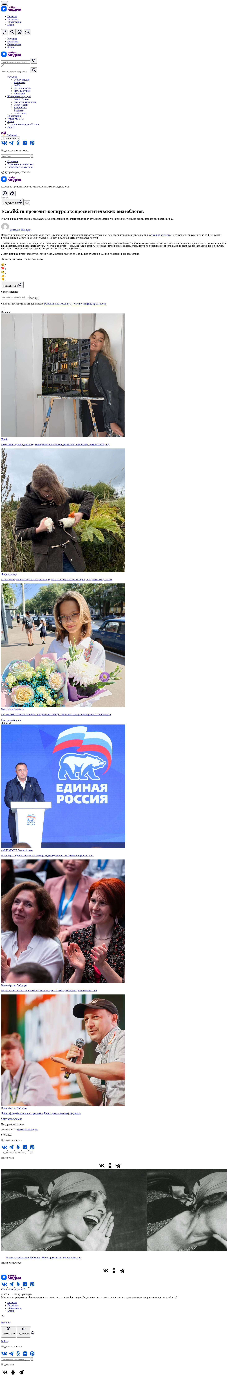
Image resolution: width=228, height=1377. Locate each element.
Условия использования (56, 303)
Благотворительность (25, 102)
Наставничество (22, 88)
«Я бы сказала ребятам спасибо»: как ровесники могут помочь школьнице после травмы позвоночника (56, 714)
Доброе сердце (21, 79)
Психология (20, 113)
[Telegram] (118, 1165)
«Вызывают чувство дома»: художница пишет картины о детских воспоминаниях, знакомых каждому (55, 444)
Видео (10, 127)
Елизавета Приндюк (27, 1129)
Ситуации (12, 19)
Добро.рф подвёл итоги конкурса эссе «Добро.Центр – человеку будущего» (41, 1113)
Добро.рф (22, 985)
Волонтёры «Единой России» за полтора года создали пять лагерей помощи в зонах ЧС (47, 855)
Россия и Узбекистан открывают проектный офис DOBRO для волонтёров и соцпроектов (49, 990)
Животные (19, 82)
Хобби (17, 85)
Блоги (10, 24)
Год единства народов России (23, 124)
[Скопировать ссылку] (126, 1165)
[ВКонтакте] (102, 1165)
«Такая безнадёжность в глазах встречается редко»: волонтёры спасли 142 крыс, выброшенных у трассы (56, 579)
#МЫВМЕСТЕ (15, 118)
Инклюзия (19, 93)
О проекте (12, 161)
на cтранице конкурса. (159, 235)
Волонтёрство (21, 99)
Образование (14, 22)
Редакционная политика (20, 164)
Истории (12, 16)
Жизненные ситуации (19, 96)
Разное (4, 197)
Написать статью (10, 138)
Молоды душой (22, 90)
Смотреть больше (11, 720)
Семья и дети (21, 104)
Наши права (20, 107)
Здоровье (18, 110)
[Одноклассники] (110, 1165)
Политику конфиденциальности (89, 303)
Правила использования (20, 167)
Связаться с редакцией (13, 1289)
